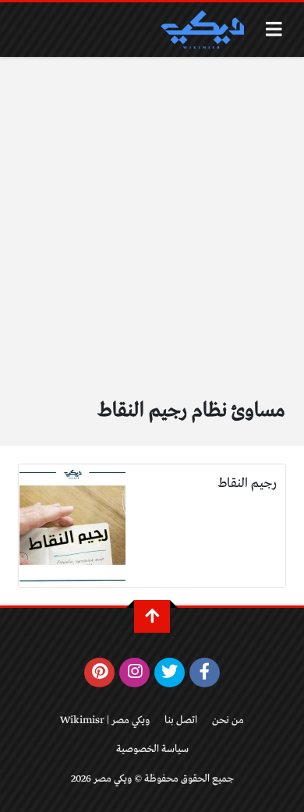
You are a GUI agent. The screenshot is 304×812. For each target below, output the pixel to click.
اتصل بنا (180, 720)
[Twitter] (169, 672)
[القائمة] (274, 29)
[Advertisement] (152, 217)
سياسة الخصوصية (152, 749)
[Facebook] (204, 672)
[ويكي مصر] (202, 29)
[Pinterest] (99, 672)
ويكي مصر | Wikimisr (105, 720)
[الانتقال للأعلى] (152, 616)
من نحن (228, 720)
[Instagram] (134, 672)
